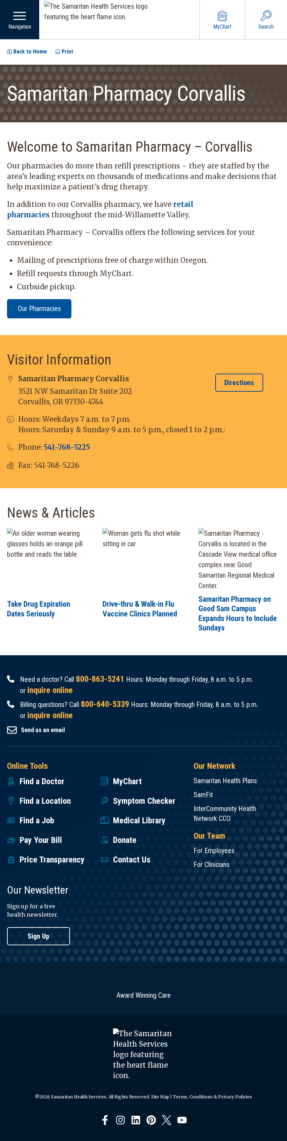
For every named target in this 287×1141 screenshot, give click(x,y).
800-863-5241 (100, 679)
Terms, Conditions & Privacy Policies (212, 1096)
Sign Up (38, 936)
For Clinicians (212, 864)
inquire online (50, 690)
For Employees (214, 850)
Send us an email (43, 730)
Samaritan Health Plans (225, 781)
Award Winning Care (144, 995)
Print (67, 51)
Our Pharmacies (39, 308)
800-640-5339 (105, 704)
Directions (239, 382)
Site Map (160, 1096)
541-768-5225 (67, 447)
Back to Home (30, 51)
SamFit (203, 794)
